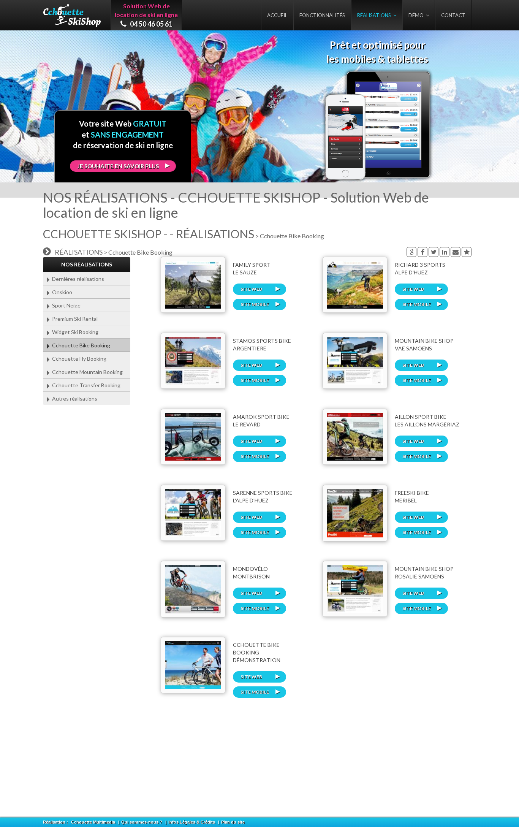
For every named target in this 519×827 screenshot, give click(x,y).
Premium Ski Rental (74, 318)
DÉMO (417, 15)
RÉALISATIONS (375, 15)
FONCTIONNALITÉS (322, 15)
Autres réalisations (73, 398)
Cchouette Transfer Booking (85, 385)
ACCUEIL (277, 15)
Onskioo (61, 292)
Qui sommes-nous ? (141, 822)
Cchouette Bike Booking (80, 345)
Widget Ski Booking (74, 332)
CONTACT (453, 15)
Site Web (251, 289)
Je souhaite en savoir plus (118, 166)
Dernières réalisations (77, 279)
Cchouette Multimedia (93, 822)
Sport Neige (65, 305)
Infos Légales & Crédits (191, 822)
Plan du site (233, 822)
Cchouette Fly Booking (78, 358)
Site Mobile (255, 304)
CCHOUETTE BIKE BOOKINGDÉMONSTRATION (256, 652)
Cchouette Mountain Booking (86, 372)
